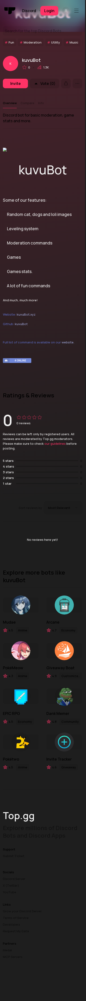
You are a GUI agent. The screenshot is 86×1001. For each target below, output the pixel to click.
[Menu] (77, 11)
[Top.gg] (10, 11)
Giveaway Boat (60, 667)
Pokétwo (11, 759)
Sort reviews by (30, 508)
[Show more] (77, 83)
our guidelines (55, 443)
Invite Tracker (59, 759)
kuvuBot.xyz (26, 314)
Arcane (52, 622)
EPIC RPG (11, 713)
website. (68, 342)
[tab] (10, 103)
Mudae (9, 622)
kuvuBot (21, 324)
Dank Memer (57, 713)
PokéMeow (13, 667)
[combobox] (63, 507)
